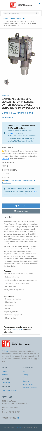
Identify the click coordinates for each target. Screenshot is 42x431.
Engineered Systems (9, 390)
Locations (26, 378)
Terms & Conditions (30, 388)
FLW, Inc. (18, 427)
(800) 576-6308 (9, 418)
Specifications (22, 211)
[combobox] (18, 13)
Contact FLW (9, 112)
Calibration (6, 382)
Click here (5, 159)
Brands (4, 371)
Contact (26, 381)
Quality (25, 374)
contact (11, 133)
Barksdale (6, 95)
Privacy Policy (28, 384)
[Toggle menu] (4, 5)
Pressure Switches (17, 18)
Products (5, 374)
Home (6, 18)
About (25, 371)
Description (22, 206)
